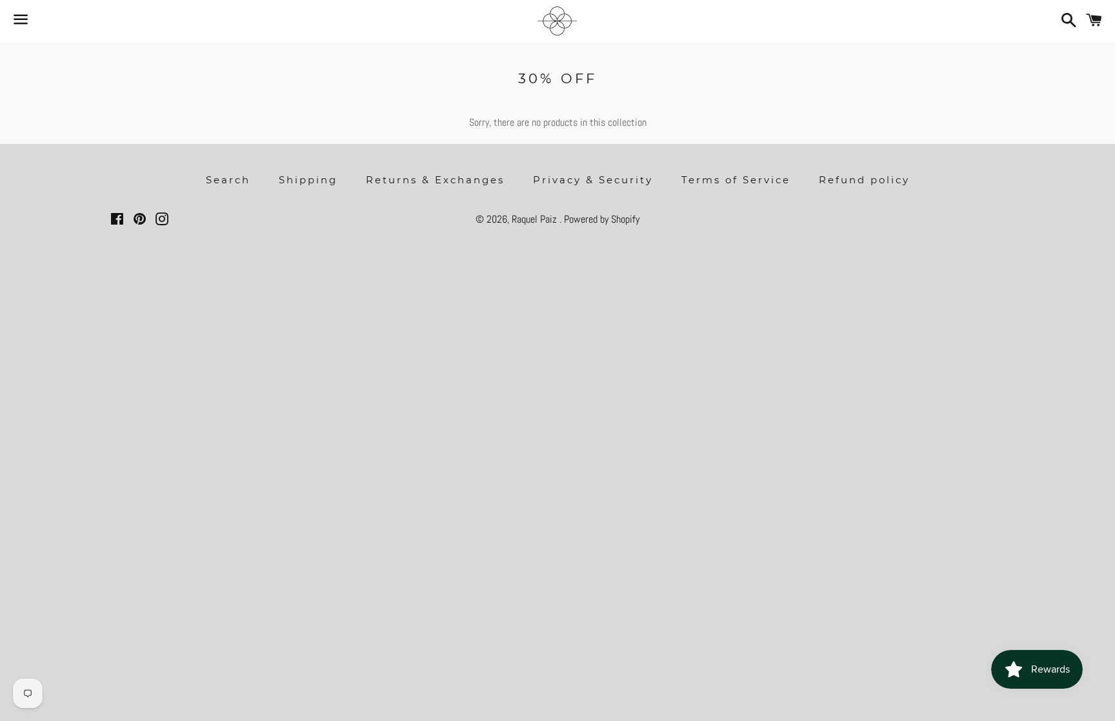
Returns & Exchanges (435, 180)
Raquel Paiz (535, 219)
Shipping (308, 180)
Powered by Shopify (601, 219)
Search (228, 180)
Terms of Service (735, 180)
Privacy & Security (593, 180)
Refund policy (864, 180)
